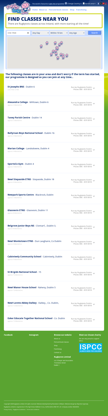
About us (43, 9)
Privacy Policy (8, 409)
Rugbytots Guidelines (19, 409)
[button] (56, 54)
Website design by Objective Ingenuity (76, 404)
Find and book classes (58, 9)
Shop (72, 9)
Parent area (89, 3)
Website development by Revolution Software (50, 404)
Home (35, 9)
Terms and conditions (33, 409)
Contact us (57, 352)
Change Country (74, 3)
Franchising (81, 9)
